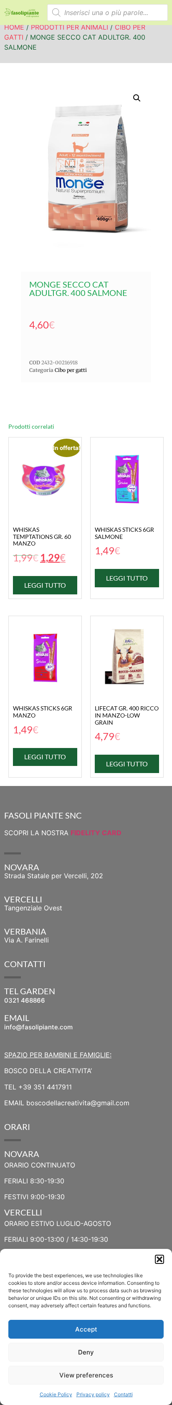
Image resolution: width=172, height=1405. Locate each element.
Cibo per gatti (71, 370)
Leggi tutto (45, 585)
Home (14, 27)
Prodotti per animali (69, 27)
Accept (86, 1329)
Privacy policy (93, 1394)
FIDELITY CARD (96, 833)
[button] (159, 1259)
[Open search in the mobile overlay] (107, 12)
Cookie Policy (56, 1394)
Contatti (123, 1394)
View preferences (86, 1375)
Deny (86, 1352)
